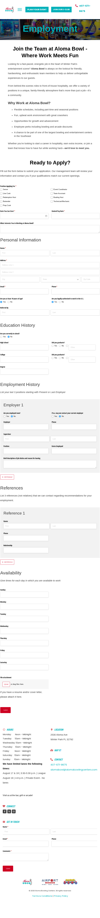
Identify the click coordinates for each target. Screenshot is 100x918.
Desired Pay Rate (61, 211)
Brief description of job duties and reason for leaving (22, 458)
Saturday (3, 662)
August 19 (8, 778)
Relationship (8, 545)
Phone (57, 286)
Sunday (2, 590)
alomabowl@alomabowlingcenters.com (74, 769)
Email (5, 286)
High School (4, 342)
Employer (7, 422)
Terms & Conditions (42, 895)
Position (6, 446)
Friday (2, 650)
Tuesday (3, 614)
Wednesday (4, 626)
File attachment (5, 677)
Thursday (3, 638)
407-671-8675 (59, 764)
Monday (3, 602)
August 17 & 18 (11, 773)
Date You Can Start (10, 211)
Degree (2, 367)
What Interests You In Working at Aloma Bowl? (17, 223)
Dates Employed (57, 446)
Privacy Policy (61, 895)
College (2, 354)
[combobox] (60, 279)
